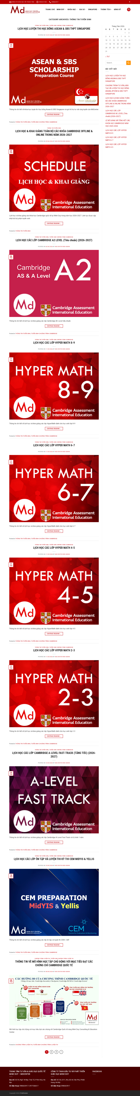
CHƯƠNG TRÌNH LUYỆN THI (42, 958)
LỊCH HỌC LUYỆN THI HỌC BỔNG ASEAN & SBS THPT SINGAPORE (54, 28)
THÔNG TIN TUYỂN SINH (42, 25)
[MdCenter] (25, 9)
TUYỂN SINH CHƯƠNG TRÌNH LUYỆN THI (62, 958)
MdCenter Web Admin (62, 35)
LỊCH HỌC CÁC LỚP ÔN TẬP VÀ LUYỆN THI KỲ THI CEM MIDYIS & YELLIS (54, 859)
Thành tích (105, 9)
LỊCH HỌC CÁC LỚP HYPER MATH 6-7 (54, 445)
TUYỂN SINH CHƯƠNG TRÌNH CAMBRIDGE (61, 25)
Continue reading (54, 114)
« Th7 (107, 57)
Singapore (92, 9)
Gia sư (82, 9)
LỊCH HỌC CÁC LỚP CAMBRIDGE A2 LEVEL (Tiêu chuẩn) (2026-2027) (54, 240)
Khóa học (72, 9)
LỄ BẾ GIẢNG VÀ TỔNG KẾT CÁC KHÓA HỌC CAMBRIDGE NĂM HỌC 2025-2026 (117, 123)
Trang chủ (50, 9)
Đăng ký (117, 9)
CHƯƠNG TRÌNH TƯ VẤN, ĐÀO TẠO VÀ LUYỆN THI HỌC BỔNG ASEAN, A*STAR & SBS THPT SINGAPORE (117, 89)
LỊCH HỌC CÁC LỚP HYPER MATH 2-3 (54, 650)
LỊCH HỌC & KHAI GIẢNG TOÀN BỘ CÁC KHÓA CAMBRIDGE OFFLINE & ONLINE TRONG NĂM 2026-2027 (118, 102)
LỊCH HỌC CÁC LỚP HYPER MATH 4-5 (54, 547)
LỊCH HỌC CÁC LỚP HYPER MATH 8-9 (54, 342)
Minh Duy (60, 9)
